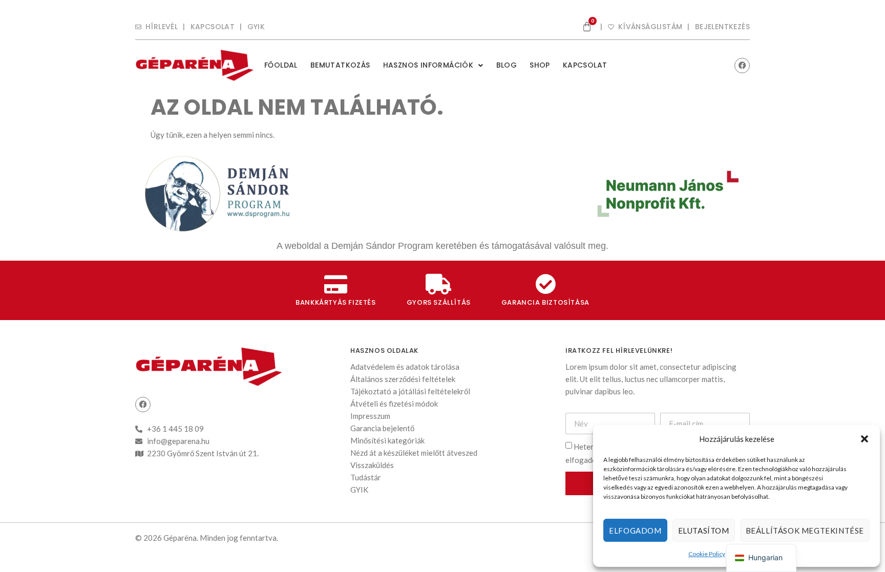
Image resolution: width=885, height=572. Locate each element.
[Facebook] (742, 65)
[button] (864, 439)
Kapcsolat (585, 65)
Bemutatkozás (340, 65)
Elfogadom (635, 530)
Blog (506, 65)
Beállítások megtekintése (805, 530)
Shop (540, 65)
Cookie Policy (706, 554)
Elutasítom (703, 530)
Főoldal (281, 65)
